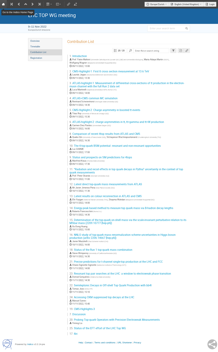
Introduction (78, 56)
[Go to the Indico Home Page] (3, 4)
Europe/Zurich (157, 4)
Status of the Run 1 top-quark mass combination (100, 250)
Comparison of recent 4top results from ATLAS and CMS (104, 134)
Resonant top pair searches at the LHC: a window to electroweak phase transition (120, 273)
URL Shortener (124, 342)
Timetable (35, 46)
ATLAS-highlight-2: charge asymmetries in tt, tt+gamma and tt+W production (116, 122)
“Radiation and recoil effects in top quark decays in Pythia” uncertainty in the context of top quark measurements (126, 170)
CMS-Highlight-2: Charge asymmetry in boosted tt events (104, 110)
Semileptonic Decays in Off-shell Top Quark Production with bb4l (110, 285)
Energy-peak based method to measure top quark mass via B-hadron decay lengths (121, 208)
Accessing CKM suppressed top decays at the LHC (101, 297)
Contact (88, 342)
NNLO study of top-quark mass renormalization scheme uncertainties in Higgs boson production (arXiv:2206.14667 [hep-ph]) (122, 236)
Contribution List (38, 52)
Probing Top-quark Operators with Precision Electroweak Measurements (114, 320)
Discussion (77, 314)
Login (212, 4)
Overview (35, 41)
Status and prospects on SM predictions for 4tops (100, 157)
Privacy (137, 342)
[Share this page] (212, 344)
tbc (73, 333)
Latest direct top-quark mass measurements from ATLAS (105, 184)
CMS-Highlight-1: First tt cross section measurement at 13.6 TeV (109, 71)
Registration (36, 58)
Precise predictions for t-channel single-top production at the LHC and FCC (116, 261)
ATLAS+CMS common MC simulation (93, 98)
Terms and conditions (104, 342)
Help (81, 342)
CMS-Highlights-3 (82, 309)
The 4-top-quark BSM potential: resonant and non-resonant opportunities (115, 146)
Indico (30, 344)
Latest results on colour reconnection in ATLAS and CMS (105, 196)
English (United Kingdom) (187, 4)
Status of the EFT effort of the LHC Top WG (97, 328)
